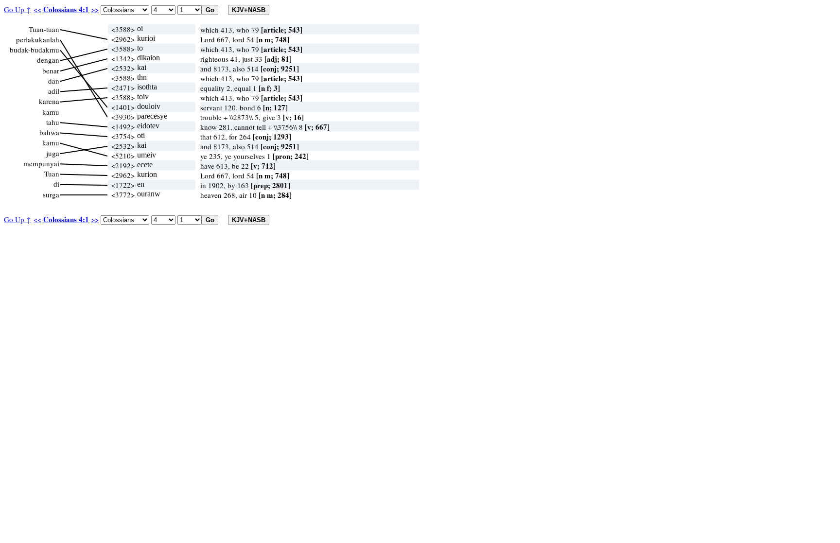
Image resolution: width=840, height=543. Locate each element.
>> (95, 9)
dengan (48, 60)
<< (37, 9)
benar (50, 70)
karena (49, 101)
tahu (52, 122)
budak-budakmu (34, 49)
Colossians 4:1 (66, 9)
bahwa (49, 132)
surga (51, 194)
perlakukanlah (37, 39)
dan (53, 81)
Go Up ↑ (17, 9)
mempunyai (41, 163)
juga (52, 153)
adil (53, 91)
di (56, 184)
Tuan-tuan (44, 29)
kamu (50, 112)
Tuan (51, 173)
